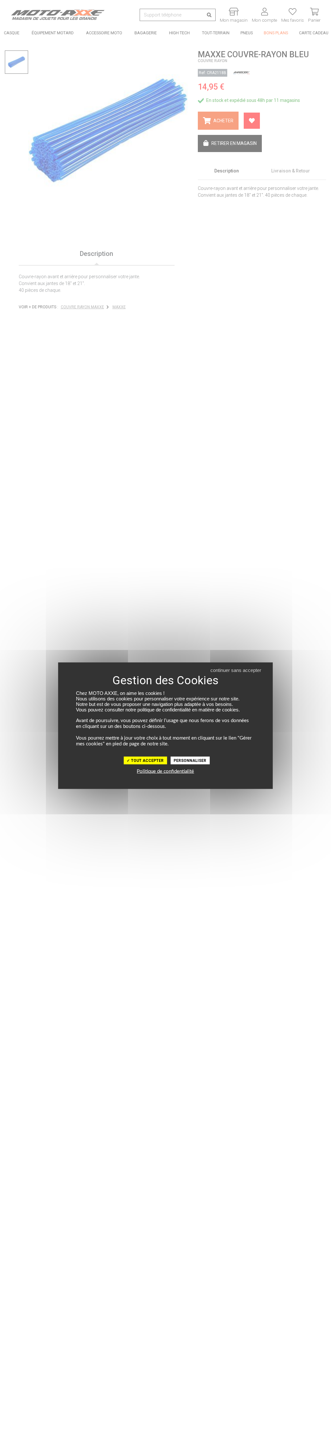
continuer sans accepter (235, 670)
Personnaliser (190, 760)
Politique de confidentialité (165, 771)
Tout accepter (147, 760)
